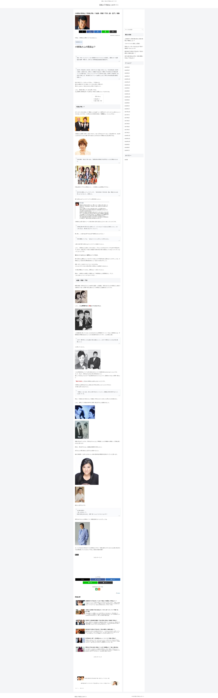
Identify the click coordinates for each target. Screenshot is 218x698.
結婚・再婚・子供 (98, 100)
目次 (96, 96)
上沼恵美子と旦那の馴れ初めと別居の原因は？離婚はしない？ (134, 39)
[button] (113, 31)
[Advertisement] (97, 566)
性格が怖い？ (97, 98)
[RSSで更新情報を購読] (99, 589)
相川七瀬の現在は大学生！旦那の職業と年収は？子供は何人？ (134, 57)
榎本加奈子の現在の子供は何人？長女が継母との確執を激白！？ (134, 52)
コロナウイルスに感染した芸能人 (132, 43)
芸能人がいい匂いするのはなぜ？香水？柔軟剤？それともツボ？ (134, 47)
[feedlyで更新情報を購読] (96, 589)
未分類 (77, 554)
